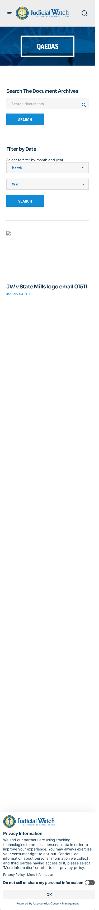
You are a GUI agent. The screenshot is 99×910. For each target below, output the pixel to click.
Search (25, 119)
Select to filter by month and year (34, 160)
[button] (9, 13)
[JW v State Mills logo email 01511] (47, 254)
